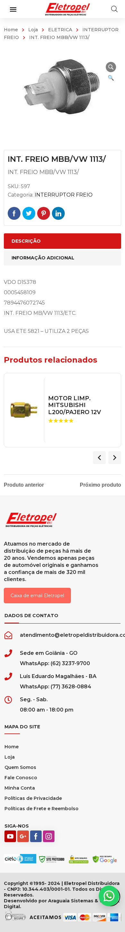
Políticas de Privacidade (33, 798)
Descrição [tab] (26, 241)
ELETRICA (60, 30)
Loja (33, 30)
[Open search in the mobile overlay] (114, 9)
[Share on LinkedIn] (58, 213)
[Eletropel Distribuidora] (68, 9)
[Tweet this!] (28, 213)
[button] (111, 67)
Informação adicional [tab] (43, 258)
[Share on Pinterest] (43, 213)
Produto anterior (24, 485)
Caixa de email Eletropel (37, 595)
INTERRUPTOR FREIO (64, 195)
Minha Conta (19, 788)
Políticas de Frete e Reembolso (41, 808)
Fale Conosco (20, 778)
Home (11, 30)
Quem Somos (20, 767)
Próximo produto (100, 485)
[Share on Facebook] (14, 213)
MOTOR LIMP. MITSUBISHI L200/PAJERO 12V (74, 405)
